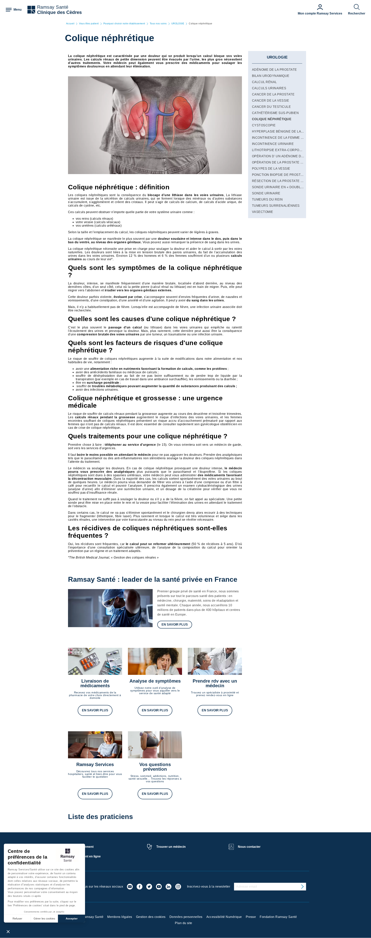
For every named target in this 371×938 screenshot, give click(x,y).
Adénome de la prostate (274, 69)
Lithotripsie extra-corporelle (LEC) (285, 150)
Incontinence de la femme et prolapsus (289, 137)
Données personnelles (186, 916)
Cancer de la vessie (270, 100)
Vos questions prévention (155, 767)
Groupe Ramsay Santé (86, 916)
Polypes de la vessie (271, 168)
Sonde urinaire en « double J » (280, 187)
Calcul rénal (264, 82)
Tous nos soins (158, 23)
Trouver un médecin (171, 846)
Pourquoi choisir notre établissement (124, 23)
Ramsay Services (95, 764)
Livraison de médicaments (95, 683)
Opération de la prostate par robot (285, 162)
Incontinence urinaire (273, 143)
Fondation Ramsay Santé (278, 916)
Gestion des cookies (151, 916)
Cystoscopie (264, 125)
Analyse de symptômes (155, 681)
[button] (8, 931)
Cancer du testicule (271, 106)
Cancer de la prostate (273, 94)
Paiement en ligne (88, 856)
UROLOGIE (177, 23)
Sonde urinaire (266, 193)
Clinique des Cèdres (59, 12)
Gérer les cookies (44, 918)
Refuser (17, 918)
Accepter (71, 918)
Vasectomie (262, 211)
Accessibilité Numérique (224, 916)
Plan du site (183, 923)
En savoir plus (175, 624)
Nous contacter (249, 846)
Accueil (70, 23)
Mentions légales (119, 916)
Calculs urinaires (269, 88)
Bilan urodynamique (270, 75)
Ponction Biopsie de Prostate (279, 174)
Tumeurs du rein (267, 199)
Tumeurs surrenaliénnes (276, 205)
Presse (251, 916)
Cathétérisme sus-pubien (275, 113)
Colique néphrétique (271, 119)
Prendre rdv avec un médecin (215, 683)
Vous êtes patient (89, 23)
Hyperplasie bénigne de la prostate (285, 131)
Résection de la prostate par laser (285, 181)
